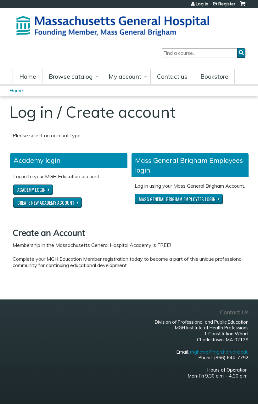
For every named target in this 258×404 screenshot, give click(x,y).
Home (27, 76)
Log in (202, 4)
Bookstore (214, 76)
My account (125, 76)
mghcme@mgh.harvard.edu (219, 352)
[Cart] (242, 6)
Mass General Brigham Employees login (177, 199)
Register (226, 4)
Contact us (172, 76)
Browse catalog (71, 76)
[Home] (115, 25)
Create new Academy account (46, 202)
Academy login (31, 189)
